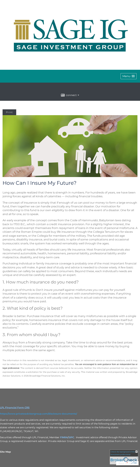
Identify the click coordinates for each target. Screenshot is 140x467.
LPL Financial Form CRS (15, 407)
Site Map (5, 451)
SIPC (71, 437)
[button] (129, 76)
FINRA (64, 437)
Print (9, 112)
